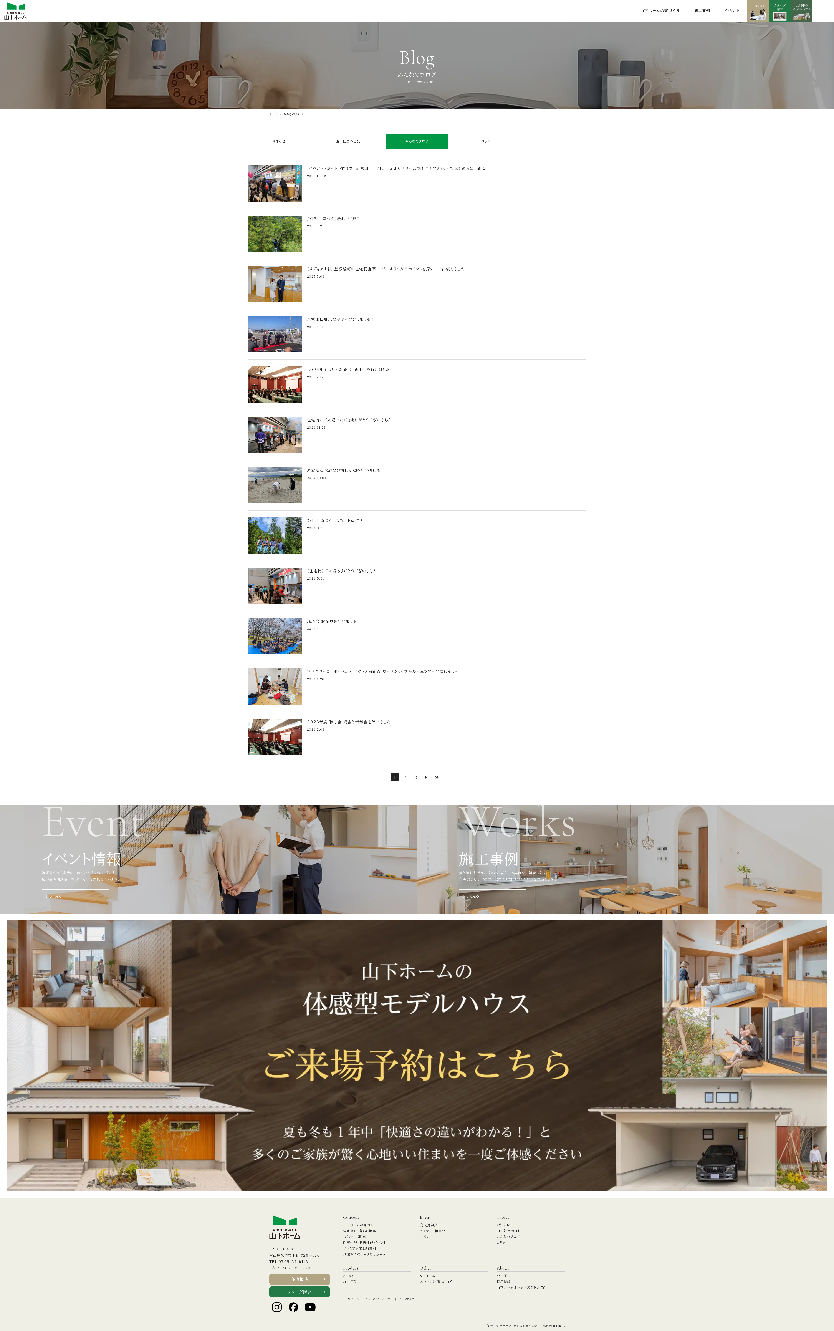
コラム (486, 141)
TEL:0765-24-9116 (288, 1261)
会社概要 (504, 1276)
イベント (426, 1236)
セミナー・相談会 (432, 1231)
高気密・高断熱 (354, 1236)
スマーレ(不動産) (434, 1281)
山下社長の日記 (348, 141)
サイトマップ (406, 1299)
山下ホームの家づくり (359, 1225)
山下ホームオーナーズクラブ (519, 1287)
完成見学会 (428, 1225)
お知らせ (279, 141)
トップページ (351, 1299)
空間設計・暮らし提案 (359, 1231)
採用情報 (504, 1281)
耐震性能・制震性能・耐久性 (364, 1242)
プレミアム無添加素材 (359, 1248)
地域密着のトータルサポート (364, 1254)
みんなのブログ (417, 141)
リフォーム (427, 1276)
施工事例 (350, 1281)
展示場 (348, 1276)
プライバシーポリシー (379, 1299)
